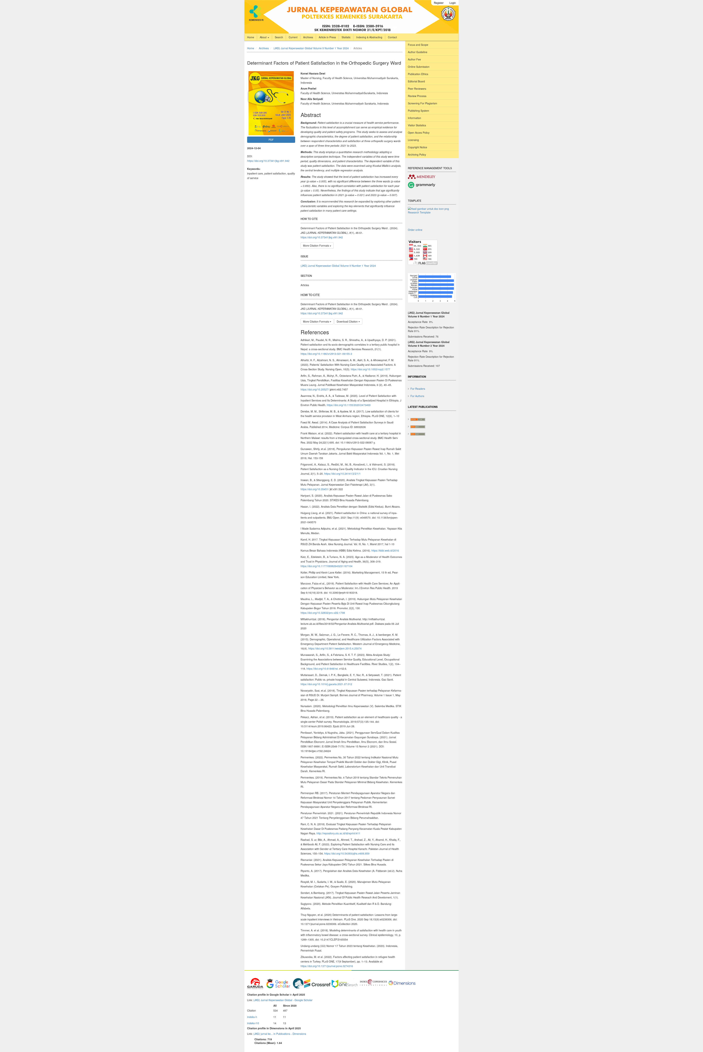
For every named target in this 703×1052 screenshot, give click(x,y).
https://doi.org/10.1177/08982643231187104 (326, 566)
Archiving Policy (417, 154)
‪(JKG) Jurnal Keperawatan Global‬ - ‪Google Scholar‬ (283, 1000)
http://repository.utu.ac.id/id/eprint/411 (338, 833)
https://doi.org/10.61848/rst (322, 668)
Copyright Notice (417, 147)
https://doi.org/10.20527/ (315, 389)
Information (414, 118)
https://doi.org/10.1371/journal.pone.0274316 (327, 966)
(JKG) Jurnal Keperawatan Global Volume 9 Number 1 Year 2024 (311, 48)
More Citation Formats (316, 245)
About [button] (263, 37)
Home (250, 37)
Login (452, 3)
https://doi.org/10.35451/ (315, 489)
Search (279, 37)
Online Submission (418, 66)
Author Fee (414, 59)
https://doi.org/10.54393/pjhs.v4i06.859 (346, 853)
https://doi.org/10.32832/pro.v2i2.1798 (323, 613)
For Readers (417, 388)
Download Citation (347, 321)
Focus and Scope (418, 44)
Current (293, 37)
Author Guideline (417, 52)
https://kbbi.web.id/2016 (385, 550)
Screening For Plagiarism (422, 103)
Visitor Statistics (417, 125)
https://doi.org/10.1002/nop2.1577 (370, 369)
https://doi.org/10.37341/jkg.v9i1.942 (268, 161)
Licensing (413, 140)
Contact (392, 37)
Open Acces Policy (418, 132)
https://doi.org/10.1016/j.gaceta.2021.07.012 (326, 684)
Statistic (346, 37)
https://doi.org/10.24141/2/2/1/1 (342, 473)
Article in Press (327, 37)
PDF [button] (271, 139)
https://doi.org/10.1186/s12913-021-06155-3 (326, 353)
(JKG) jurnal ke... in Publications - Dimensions (279, 1034)
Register (439, 3)
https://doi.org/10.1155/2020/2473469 (349, 405)
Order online (415, 230)
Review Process (417, 96)
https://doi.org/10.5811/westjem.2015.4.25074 (335, 648)
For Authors (417, 396)
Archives (308, 37)
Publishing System (418, 110)
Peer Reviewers (417, 88)
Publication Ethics (418, 74)
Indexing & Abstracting (369, 37)
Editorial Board (416, 81)
